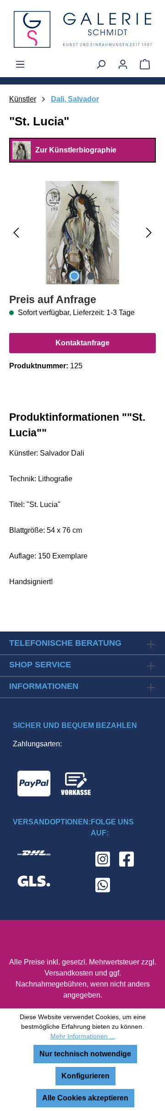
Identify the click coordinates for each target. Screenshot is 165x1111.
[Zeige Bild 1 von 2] (74, 276)
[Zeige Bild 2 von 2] (90, 276)
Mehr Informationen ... (82, 1036)
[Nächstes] (149, 233)
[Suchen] (101, 64)
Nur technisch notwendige (85, 1054)
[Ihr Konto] (123, 64)
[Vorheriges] (16, 233)
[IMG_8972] (82, 232)
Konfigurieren (85, 1076)
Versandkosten (68, 973)
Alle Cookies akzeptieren (85, 1098)
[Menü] (20, 64)
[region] (82, 232)
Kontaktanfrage (82, 343)
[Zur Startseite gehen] (82, 29)
